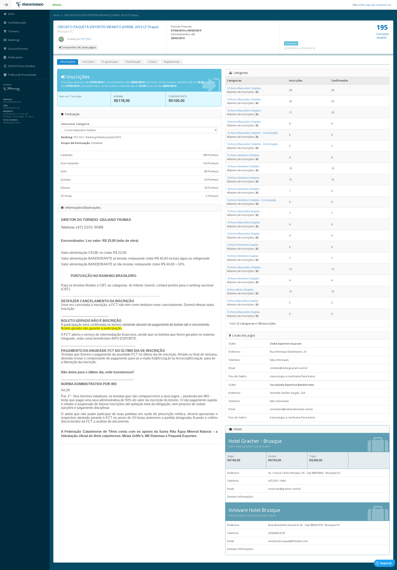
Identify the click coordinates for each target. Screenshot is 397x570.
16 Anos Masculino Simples (244, 110)
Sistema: (7, 84)
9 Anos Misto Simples (240, 289)
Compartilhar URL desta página (78, 47)
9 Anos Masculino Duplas (242, 301)
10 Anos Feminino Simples (243, 278)
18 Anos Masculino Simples (244, 121)
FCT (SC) (86, 39)
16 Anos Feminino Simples (243, 178)
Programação (110, 61)
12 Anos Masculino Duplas (243, 211)
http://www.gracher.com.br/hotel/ (249, 446)
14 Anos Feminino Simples (243, 166)
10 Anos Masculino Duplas (243, 312)
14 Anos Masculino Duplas (243, 222)
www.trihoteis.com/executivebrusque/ (252, 515)
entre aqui (364, 5)
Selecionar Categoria (75, 124)
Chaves (152, 61)
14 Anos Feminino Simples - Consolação (251, 200)
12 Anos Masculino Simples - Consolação (252, 133)
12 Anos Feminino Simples (243, 155)
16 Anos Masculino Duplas (243, 233)
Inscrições (88, 61)
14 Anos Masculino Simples (244, 99)
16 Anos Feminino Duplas (242, 256)
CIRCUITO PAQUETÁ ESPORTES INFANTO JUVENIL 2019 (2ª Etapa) (101, 15)
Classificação (133, 61)
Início (56, 15)
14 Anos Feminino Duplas (242, 245)
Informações (67, 61)
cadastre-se (383, 5)
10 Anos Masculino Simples (244, 267)
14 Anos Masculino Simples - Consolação (252, 144)
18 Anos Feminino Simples (243, 189)
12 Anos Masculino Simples (244, 88)
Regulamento (171, 61)
